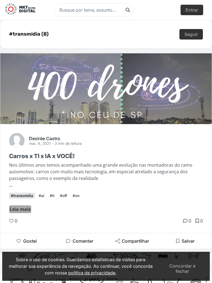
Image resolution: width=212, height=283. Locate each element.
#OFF (63, 195)
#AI (41, 195)
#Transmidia (22, 195)
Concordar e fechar (182, 268)
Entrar (192, 10)
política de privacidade (91, 273)
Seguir (191, 34)
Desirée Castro (44, 138)
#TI (52, 195)
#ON (76, 195)
